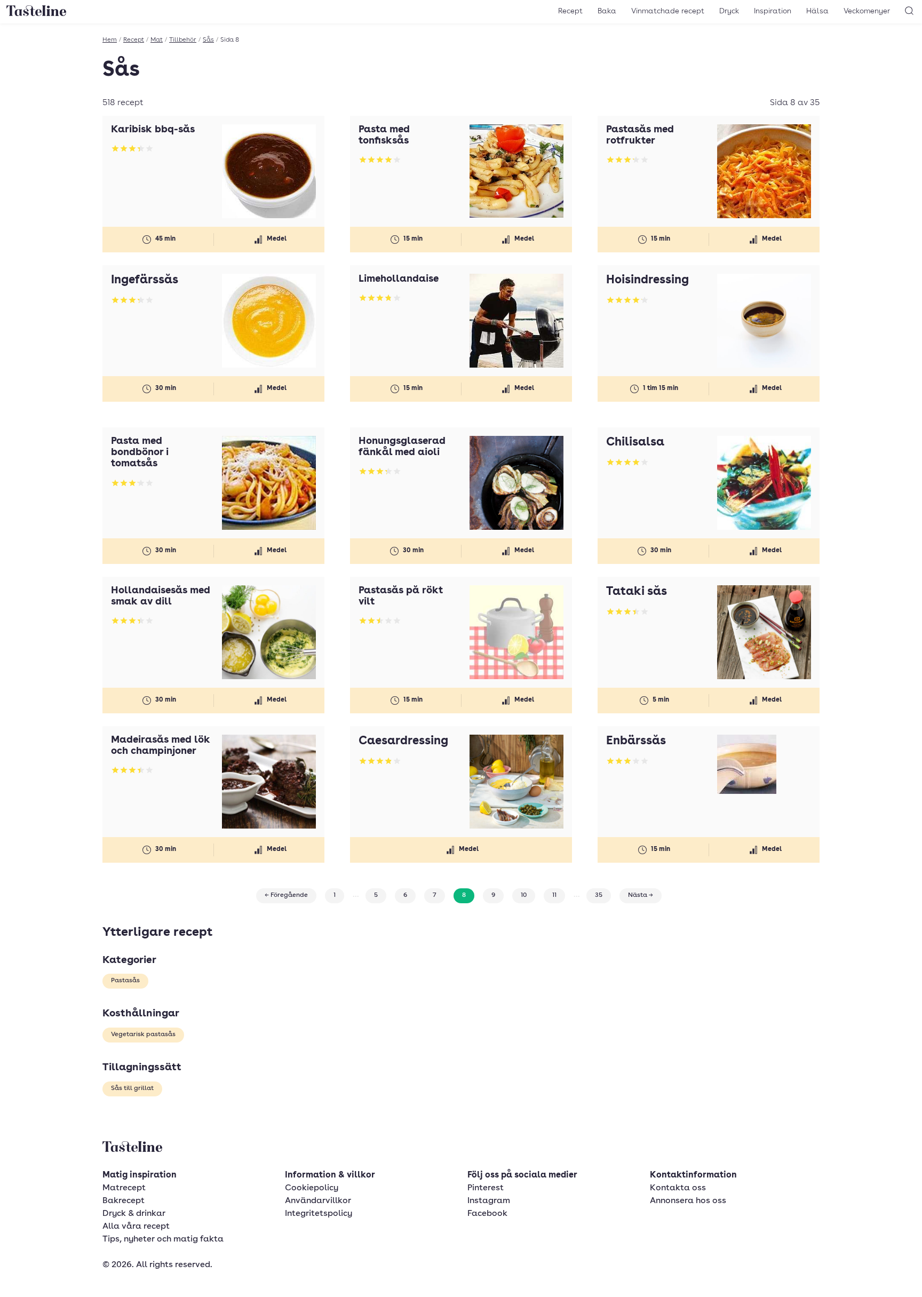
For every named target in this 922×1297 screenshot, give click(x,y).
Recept (570, 11)
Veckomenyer (867, 11)
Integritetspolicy (318, 1214)
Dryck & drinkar (133, 1214)
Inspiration (772, 11)
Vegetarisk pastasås (143, 1034)
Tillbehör (182, 40)
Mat (156, 40)
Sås (208, 40)
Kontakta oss (678, 1188)
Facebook (487, 1214)
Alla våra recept (136, 1226)
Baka (607, 11)
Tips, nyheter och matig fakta (163, 1239)
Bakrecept (123, 1201)
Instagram (488, 1201)
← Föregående (286, 895)
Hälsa (817, 11)
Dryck (729, 11)
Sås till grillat (132, 1088)
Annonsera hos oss (688, 1201)
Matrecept (124, 1188)
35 (598, 895)
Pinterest (485, 1188)
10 (524, 895)
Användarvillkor (318, 1201)
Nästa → (640, 895)
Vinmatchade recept (667, 11)
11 (554, 895)
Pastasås (125, 980)
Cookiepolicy (311, 1188)
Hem (109, 40)
